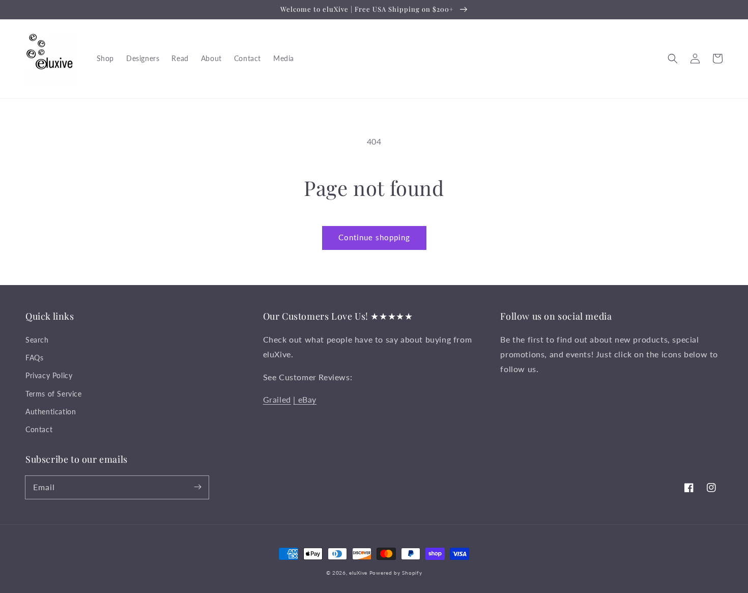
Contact (38, 429)
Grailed (277, 399)
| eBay (305, 399)
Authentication (50, 411)
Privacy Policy (48, 375)
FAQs (34, 357)
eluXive (358, 573)
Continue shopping (374, 237)
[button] (672, 58)
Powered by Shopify (395, 573)
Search (37, 339)
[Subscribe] (197, 487)
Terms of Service (53, 393)
